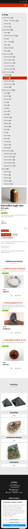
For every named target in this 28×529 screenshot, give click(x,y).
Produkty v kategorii (7, 237)
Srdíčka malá (8, 48)
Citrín (6, 102)
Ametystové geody (9, 153)
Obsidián (7, 126)
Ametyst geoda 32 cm (13, 303)
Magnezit (7, 123)
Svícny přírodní (8, 66)
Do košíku (5, 230)
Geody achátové (9, 160)
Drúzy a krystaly (9, 156)
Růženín (7, 135)
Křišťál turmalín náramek (14, 269)
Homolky (7, 78)
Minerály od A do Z (8, 90)
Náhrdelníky (8, 184)
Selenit (6, 138)
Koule (6, 39)
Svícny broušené (9, 60)
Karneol (6, 111)
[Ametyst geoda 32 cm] (14, 318)
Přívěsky (7, 175)
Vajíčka (7, 51)
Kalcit (6, 108)
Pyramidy (7, 87)
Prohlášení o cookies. (8, 516)
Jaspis (6, 105)
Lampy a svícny (7, 54)
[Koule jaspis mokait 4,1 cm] (14, 354)
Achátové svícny (9, 63)
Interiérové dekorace (10, 35)
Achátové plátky (9, 57)
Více (14, 416)
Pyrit (6, 132)
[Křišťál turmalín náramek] (14, 281)
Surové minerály (7, 151)
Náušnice (7, 23)
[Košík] (26, 1)
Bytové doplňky (7, 30)
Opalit (6, 129)
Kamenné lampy (9, 69)
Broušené (7, 75)
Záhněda (7, 148)
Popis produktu (6, 234)
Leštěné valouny (9, 84)
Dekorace (7, 27)
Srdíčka (7, 45)
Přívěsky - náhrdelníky (11, 20)
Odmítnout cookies (14, 522)
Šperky (5, 169)
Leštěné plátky (8, 81)
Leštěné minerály (7, 72)
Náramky (7, 181)
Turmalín (7, 141)
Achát (6, 93)
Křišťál (6, 114)
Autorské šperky (7, 18)
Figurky (6, 32)
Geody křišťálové (9, 163)
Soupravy (7, 178)
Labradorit (7, 117)
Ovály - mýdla (8, 42)
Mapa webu (22, 528)
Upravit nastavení (14, 519)
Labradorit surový (9, 166)
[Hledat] (20, 2)
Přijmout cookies (14, 525)
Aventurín (7, 99)
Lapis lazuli (7, 120)
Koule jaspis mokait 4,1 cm (15, 340)
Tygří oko (7, 144)
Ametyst (7, 96)
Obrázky (15, 234)
